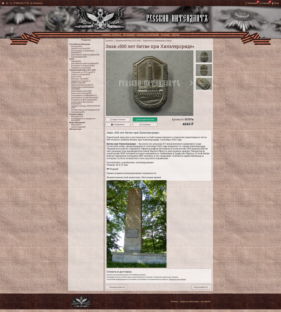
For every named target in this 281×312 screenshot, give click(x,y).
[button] (191, 83)
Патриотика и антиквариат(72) (85, 110)
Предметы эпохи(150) (81, 68)
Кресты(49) (76, 76)
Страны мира (76, 114)
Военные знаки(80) (79, 79)
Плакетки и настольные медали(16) (82, 103)
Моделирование (77, 122)
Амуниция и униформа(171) (84, 95)
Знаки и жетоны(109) (80, 48)
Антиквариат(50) (79, 57)
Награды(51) (76, 46)
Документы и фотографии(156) (85, 54)
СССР (71, 59)
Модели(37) (76, 124)
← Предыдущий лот (116, 287)
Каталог (174, 301)
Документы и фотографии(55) (85, 63)
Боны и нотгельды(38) (81, 93)
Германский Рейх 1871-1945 (82, 70)
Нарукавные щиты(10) (81, 91)
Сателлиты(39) (78, 112)
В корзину (146, 124)
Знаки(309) (76, 61)
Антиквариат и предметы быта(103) (83, 119)
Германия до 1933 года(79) (83, 72)
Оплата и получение (189, 301)
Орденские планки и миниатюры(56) (80, 82)
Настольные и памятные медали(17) (82, 51)
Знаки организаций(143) (82, 85)
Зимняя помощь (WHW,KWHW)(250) (85, 107)
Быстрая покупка (146, 119)
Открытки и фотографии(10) (84, 100)
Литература (75, 129)
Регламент (206, 301)
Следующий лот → (201, 287)
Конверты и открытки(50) (83, 65)
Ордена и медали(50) (80, 74)
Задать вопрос (119, 119)
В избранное (119, 124)
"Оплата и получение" (177, 279)
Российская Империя (79, 44)
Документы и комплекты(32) (84, 97)
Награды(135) (77, 116)
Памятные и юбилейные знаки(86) (82, 88)
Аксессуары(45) (78, 127)
